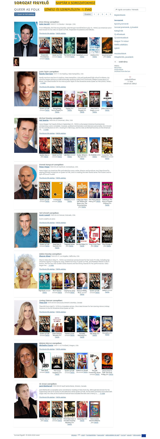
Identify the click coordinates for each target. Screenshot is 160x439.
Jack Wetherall (45, 386)
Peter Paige (44, 167)
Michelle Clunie (46, 345)
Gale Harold (44, 24)
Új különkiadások (121, 38)
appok (129, 435)
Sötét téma (123, 62)
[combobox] (130, 9)
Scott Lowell (44, 215)
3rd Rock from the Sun (122, 71)
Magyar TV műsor (121, 41)
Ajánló (116, 48)
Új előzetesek (119, 34)
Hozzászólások (120, 53)
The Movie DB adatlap (47, 33)
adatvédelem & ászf (112, 435)
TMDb (47, 59)
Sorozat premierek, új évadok (126, 27)
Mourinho (117, 67)
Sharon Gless (44, 256)
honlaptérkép (91, 435)
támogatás (137, 435)
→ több (42, 83)
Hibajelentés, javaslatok (123, 57)
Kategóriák (118, 30)
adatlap (25, 14)
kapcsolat (100, 435)
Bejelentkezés (119, 15)
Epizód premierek (121, 24)
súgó (83, 435)
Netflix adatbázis (121, 44)
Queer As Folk (27, 9)
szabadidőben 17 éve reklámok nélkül (130, 81)
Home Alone (118, 69)
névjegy (74, 435)
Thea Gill (43, 302)
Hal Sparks (43, 120)
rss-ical (123, 435)
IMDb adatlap (61, 33)
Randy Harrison (46, 73)
